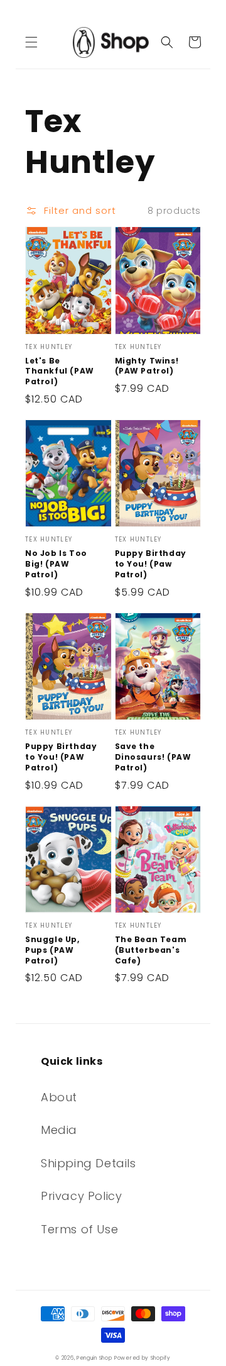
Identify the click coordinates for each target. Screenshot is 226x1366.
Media (59, 1130)
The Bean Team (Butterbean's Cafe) (151, 950)
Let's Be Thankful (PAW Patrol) (59, 371)
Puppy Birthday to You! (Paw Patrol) (150, 564)
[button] (31, 42)
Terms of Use (79, 1229)
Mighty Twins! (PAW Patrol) (147, 366)
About (59, 1097)
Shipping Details (88, 1163)
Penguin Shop (94, 1358)
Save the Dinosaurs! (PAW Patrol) (153, 757)
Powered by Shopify (142, 1358)
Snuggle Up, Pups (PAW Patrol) (52, 950)
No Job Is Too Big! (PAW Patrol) (56, 564)
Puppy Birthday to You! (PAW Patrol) (61, 757)
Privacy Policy (81, 1196)
